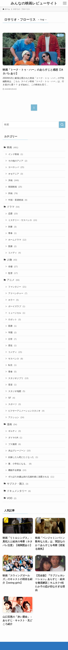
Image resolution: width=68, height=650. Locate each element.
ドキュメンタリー (19, 491)
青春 (12, 233)
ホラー (13, 300)
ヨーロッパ (16, 167)
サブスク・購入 (17, 483)
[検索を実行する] (62, 124)
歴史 (12, 345)
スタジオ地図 (16, 391)
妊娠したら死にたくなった (23, 457)
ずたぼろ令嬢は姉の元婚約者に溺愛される (31, 476)
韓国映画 (15, 187)
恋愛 (13, 213)
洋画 (13, 180)
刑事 (12, 226)
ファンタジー (17, 287)
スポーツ (14, 404)
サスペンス (15, 358)
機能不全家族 (17, 470)
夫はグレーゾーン (19, 450)
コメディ (14, 252)
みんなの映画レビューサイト (34, 3)
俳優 (13, 266)
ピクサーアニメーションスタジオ (26, 411)
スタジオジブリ (18, 378)
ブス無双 (14, 444)
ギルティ (14, 431)
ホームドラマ (17, 239)
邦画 (13, 193)
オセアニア (15, 174)
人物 (12, 259)
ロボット (14, 319)
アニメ (13, 280)
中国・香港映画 (17, 200)
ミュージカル (16, 313)
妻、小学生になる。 (20, 464)
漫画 (12, 424)
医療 (12, 246)
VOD (11, 498)
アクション (16, 417)
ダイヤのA (15, 437)
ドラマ (13, 206)
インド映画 (15, 154)
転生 (12, 365)
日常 (12, 339)
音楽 (12, 384)
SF (11, 398)
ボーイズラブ (16, 306)
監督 (13, 273)
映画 (12, 147)
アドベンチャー (17, 293)
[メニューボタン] (64, 3)
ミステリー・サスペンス (22, 220)
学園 (12, 332)
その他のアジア (17, 161)
